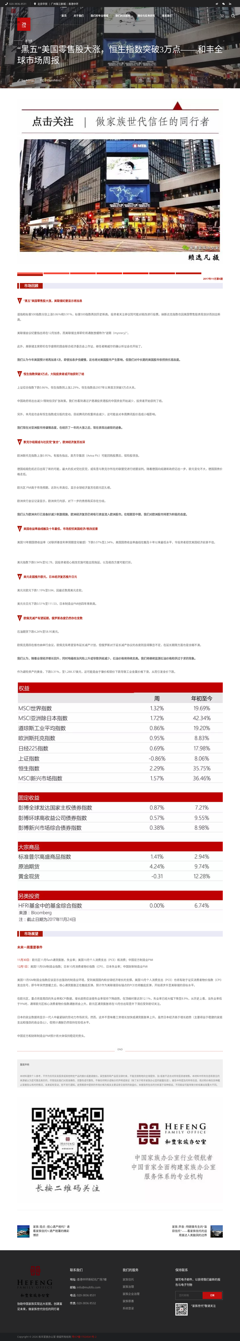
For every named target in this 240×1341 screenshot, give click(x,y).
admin (30, 80)
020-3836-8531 (18, 3)
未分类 (29, 40)
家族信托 (128, 1279)
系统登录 (128, 1308)
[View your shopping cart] (222, 16)
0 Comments (53, 80)
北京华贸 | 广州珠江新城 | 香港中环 (58, 3)
